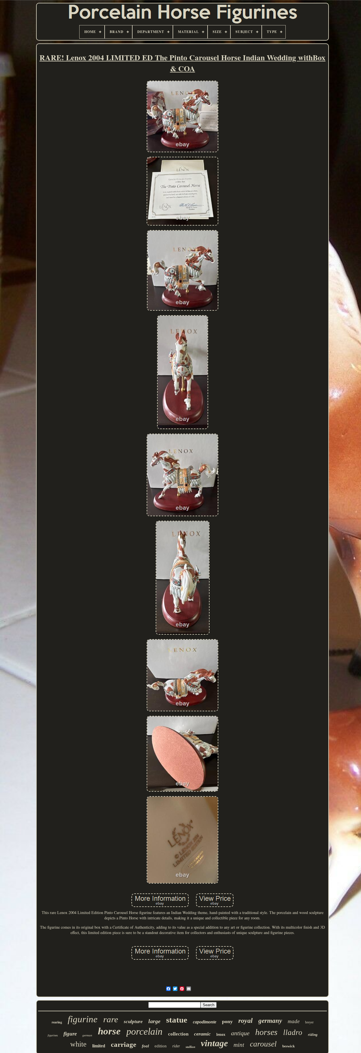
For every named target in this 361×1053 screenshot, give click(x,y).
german (87, 1035)
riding (313, 1034)
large (154, 1021)
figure (70, 1034)
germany (270, 1020)
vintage (214, 1043)
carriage (123, 1044)
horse (109, 1031)
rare (110, 1019)
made (294, 1021)
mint (239, 1044)
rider (176, 1046)
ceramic (202, 1034)
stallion (190, 1046)
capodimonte (204, 1021)
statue (176, 1019)
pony (227, 1021)
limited (98, 1045)
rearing (57, 1022)
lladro (292, 1032)
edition (161, 1046)
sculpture (133, 1021)
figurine (83, 1019)
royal (245, 1020)
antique (240, 1033)
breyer (309, 1022)
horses (266, 1032)
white (78, 1044)
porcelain (144, 1031)
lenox (220, 1034)
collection (178, 1034)
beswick (288, 1046)
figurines (53, 1035)
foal (145, 1046)
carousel (263, 1043)
